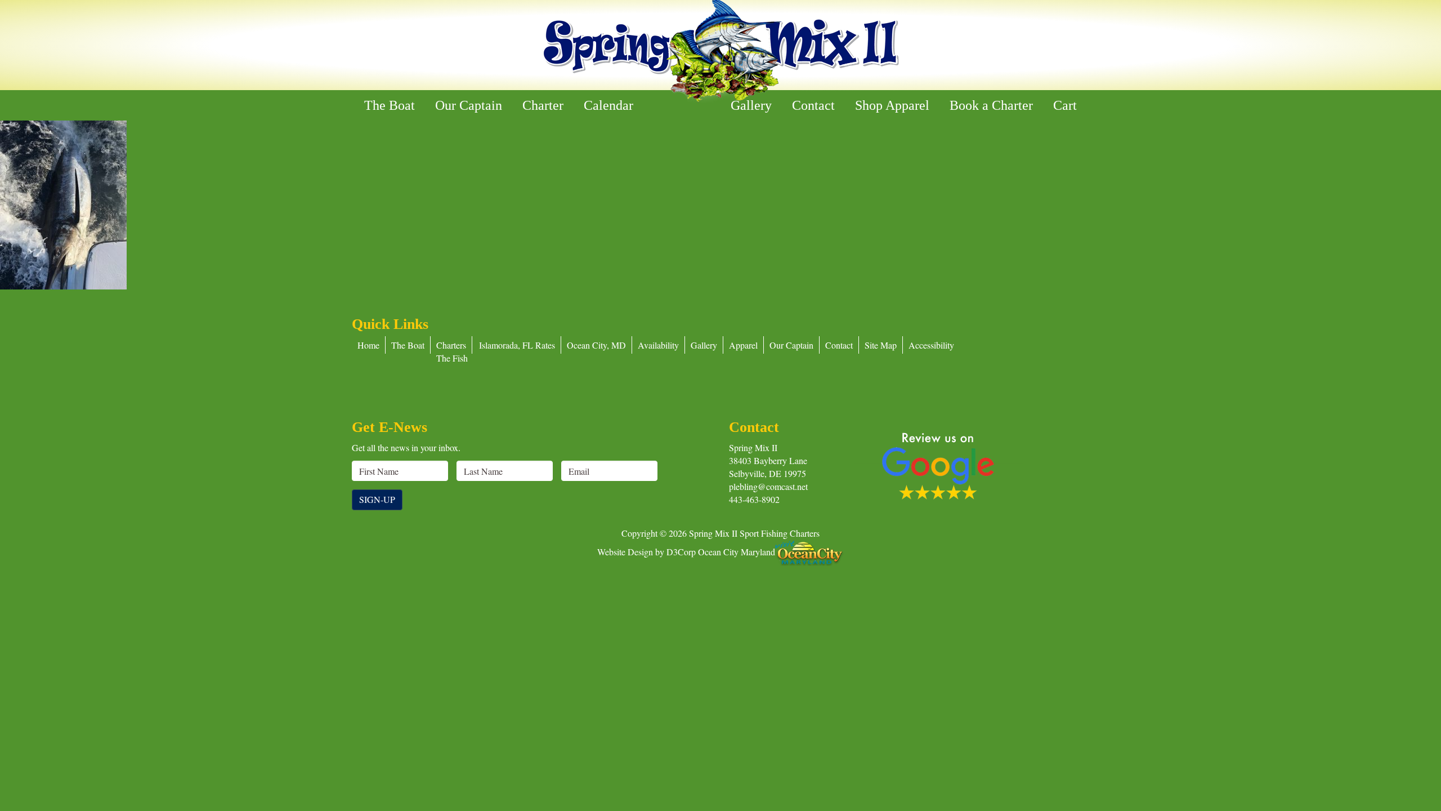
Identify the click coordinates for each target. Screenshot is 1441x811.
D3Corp (681, 551)
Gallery (751, 105)
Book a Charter (991, 105)
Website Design (625, 551)
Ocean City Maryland (736, 551)
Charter (542, 105)
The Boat (389, 105)
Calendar (608, 105)
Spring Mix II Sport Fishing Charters (754, 533)
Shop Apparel (892, 105)
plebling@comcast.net (768, 486)
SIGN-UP (377, 499)
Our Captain (468, 105)
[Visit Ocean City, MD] (809, 551)
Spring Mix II (753, 447)
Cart (1065, 105)
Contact (813, 105)
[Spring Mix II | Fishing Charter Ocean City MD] (720, 51)
